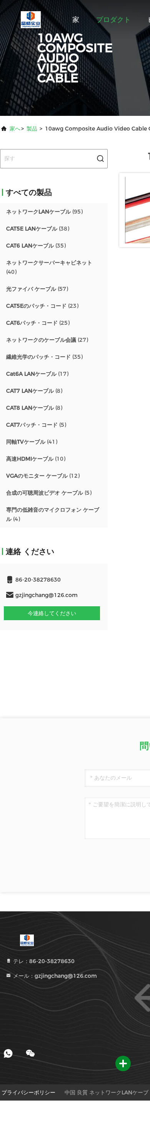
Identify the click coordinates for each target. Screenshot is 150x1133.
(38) (37, 228)
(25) (38, 322)
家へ (15, 128)
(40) (49, 267)
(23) (42, 305)
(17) (37, 373)
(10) (35, 458)
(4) (52, 514)
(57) (37, 288)
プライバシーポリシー (28, 1092)
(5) (36, 424)
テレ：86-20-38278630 (43, 961)
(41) (31, 441)
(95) (44, 211)
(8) (34, 390)
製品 (32, 128)
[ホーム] (31, 19)
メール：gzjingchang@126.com (54, 975)
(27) (47, 339)
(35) (36, 245)
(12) (43, 475)
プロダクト (113, 19)
